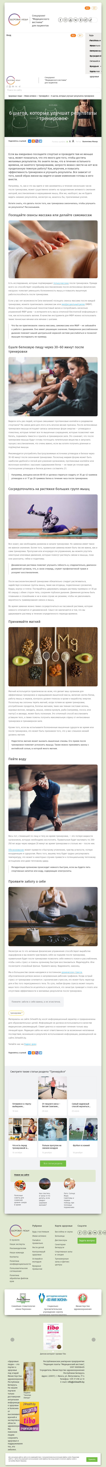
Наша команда (17, 1252)
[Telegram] (40, 141)
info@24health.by (76, 1382)
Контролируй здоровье (96, 51)
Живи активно (94, 46)
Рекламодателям (18, 1248)
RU (87, 8)
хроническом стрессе (71, 972)
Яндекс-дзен (30, 1044)
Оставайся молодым (95, 62)
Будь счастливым (95, 36)
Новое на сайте (21, 1175)
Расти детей (95, 56)
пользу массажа (61, 283)
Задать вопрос (87, 1240)
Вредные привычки (95, 67)
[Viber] (36, 141)
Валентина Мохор (90, 141)
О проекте (15, 1240)
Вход (8, 35)
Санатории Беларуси (60, 1246)
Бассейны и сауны (64, 1231)
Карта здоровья (94, 72)
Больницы (60, 1236)
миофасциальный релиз (73, 304)
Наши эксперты (17, 1244)
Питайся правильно (95, 41)
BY (94, 8)
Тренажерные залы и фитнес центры (62, 1262)
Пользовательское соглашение (19, 1269)
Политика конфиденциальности (20, 1262)
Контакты (14, 1257)
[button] (12, 1339)
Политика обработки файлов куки (19, 1278)
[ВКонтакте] (29, 141)
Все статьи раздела (53, 1163)
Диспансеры (61, 1240)
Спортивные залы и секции (63, 1253)
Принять (91, 1459)
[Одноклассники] (33, 141)
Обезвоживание (16, 850)
